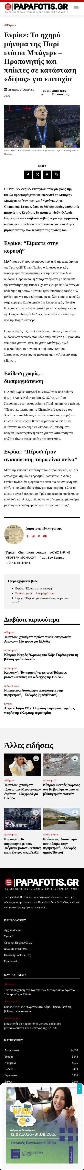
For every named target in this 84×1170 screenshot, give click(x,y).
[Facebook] (28, 175)
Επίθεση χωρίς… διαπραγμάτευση (35, 593)
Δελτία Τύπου (11, 685)
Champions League (32, 552)
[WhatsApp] (56, 175)
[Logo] (36, 8)
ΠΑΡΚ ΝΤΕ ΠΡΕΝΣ (18, 562)
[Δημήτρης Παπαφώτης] (14, 534)
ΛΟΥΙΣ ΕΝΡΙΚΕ (60, 552)
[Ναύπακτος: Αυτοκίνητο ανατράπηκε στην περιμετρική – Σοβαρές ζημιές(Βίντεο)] (61, 819)
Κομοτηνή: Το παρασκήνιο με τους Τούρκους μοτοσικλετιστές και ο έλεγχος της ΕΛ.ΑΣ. (35, 674)
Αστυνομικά (10, 650)
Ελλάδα (8, 703)
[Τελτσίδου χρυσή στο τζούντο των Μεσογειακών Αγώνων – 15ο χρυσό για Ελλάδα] (22, 765)
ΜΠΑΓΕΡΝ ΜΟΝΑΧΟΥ (21, 557)
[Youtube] (44, 535)
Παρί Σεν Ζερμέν (52, 557)
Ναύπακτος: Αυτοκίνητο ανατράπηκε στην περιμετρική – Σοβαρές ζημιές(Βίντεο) (33, 692)
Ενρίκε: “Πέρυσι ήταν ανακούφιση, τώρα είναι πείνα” (40, 600)
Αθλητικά (10, 25)
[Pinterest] (47, 175)
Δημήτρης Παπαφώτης (60, 92)
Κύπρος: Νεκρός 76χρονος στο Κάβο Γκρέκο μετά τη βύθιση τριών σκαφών (61, 789)
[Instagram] (33, 535)
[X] (37, 175)
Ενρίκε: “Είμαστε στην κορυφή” (34, 588)
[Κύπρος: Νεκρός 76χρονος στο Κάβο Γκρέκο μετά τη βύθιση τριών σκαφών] (61, 765)
